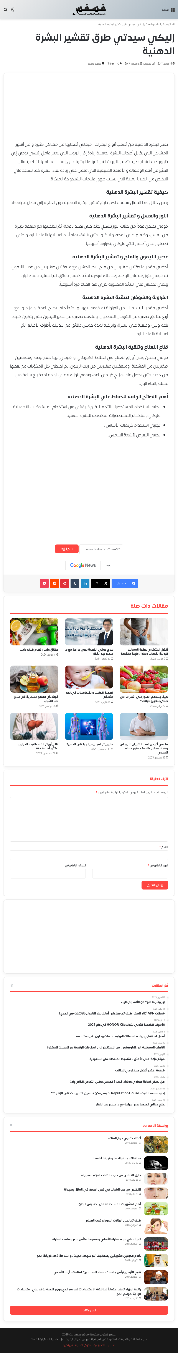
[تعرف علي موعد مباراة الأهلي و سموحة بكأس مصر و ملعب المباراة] (156, 1244)
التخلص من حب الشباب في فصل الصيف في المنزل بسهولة (102, 1189)
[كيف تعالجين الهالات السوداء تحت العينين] (156, 1226)
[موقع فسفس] (89, 9)
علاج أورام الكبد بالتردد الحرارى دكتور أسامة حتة (38, 746)
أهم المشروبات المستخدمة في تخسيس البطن (110, 1204)
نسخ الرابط (67, 548)
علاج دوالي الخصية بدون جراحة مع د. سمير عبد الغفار (89, 651)
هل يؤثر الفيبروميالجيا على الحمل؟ (89, 744)
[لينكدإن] (85, 583)
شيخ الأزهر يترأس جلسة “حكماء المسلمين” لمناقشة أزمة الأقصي (97, 1272)
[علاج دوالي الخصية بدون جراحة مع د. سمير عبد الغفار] (89, 631)
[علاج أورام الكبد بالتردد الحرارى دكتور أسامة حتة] (34, 726)
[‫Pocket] (44, 583)
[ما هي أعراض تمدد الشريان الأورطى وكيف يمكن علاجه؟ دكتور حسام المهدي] (144, 726)
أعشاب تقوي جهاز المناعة (124, 1138)
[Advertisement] (89, 103)
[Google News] (83, 565)
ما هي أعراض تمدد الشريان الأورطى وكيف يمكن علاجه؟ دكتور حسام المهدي (144, 748)
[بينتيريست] (64, 583)
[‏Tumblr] (75, 583)
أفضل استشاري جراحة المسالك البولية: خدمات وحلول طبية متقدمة (144, 651)
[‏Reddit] (54, 583)
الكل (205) (89, 1310)
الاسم (163, 847)
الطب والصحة (153, 24)
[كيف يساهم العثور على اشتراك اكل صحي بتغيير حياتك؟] (144, 679)
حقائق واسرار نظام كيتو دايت (39, 649)
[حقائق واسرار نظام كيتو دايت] (34, 631)
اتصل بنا (111, 1345)
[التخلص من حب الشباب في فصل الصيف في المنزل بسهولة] (156, 1193)
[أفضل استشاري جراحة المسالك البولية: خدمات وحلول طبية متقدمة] (144, 631)
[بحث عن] (5, 11)
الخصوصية (99, 1345)
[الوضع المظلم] (13, 11)
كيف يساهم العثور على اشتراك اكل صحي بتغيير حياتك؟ (144, 699)
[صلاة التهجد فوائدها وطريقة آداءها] (156, 1163)
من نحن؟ (68, 1345)
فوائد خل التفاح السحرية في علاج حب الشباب (36, 699)
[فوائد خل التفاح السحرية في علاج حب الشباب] (34, 679)
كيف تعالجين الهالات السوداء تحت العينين (113, 1220)
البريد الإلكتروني (158, 865)
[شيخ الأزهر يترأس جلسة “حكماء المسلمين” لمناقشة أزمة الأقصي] (156, 1277)
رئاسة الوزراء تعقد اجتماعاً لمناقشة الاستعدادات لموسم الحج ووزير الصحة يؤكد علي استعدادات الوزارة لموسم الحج (79, 1291)
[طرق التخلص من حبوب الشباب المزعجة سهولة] (156, 1178)
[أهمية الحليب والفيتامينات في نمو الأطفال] (89, 677)
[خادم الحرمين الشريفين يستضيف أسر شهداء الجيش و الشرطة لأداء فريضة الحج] (156, 1260)
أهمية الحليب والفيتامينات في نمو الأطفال (89, 694)
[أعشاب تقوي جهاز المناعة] (156, 1144)
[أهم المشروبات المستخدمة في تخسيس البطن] (156, 1208)
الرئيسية (167, 24)
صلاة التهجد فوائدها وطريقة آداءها (117, 1158)
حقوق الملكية (83, 1345)
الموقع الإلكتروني (75, 865)
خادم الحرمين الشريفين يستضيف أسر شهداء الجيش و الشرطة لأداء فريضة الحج (89, 1255)
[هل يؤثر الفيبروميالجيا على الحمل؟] (89, 726)
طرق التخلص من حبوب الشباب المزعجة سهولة (111, 1175)
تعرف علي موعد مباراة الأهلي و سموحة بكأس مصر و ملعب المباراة (96, 1239)
